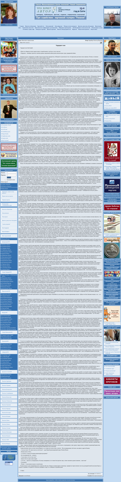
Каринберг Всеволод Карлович (93, 40)
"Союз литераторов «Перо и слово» (109, 373)
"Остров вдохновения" (110, 370)
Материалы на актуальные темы (112, 195)
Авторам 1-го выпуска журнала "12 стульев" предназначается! (113, 234)
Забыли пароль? (4, 182)
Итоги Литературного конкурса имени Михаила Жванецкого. (112, 349)
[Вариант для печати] (101, 43)
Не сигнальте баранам (9, 119)
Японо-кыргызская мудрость (94, 475)
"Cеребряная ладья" (109, 368)
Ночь (112, 27)
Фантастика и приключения (27, 40)
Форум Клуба (5, 133)
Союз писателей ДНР (110, 366)
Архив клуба (5, 138)
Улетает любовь (8, 24)
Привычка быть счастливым (9, 94)
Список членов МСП (110, 118)
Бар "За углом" (5, 140)
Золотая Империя (24, 475)
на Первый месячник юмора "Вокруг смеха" (110, 323)
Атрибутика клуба (6, 136)
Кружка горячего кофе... (112, 88)
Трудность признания (112, 56)
